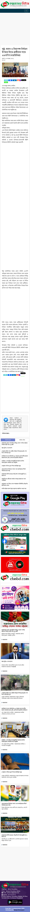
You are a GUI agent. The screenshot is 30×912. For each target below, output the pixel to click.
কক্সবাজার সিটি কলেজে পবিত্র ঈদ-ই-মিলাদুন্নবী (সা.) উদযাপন (14, 835)
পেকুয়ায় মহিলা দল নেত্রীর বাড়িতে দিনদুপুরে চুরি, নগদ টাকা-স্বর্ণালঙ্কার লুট (15, 693)
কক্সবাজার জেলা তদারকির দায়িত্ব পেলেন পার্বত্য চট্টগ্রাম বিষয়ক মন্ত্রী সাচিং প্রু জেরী (13, 630)
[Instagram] (19, 80)
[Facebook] (10, 80)
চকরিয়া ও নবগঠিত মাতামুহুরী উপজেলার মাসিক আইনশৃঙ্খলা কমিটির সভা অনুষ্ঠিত (13, 461)
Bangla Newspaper (19, 910)
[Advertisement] (15, 30)
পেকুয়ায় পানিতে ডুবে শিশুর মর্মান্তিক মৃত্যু (11, 465)
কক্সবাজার (4, 639)
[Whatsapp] (6, 82)
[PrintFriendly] (6, 80)
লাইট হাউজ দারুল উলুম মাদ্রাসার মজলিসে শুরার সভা (14, 488)
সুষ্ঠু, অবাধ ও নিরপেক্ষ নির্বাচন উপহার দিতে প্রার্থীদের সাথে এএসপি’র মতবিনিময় (14, 52)
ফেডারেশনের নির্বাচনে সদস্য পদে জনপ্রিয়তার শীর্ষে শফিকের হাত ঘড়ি (14, 804)
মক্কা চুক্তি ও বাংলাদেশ (7, 448)
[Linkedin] (15, 80)
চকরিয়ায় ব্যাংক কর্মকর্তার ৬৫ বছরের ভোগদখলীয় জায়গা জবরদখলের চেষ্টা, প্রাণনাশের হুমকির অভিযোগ (15, 456)
